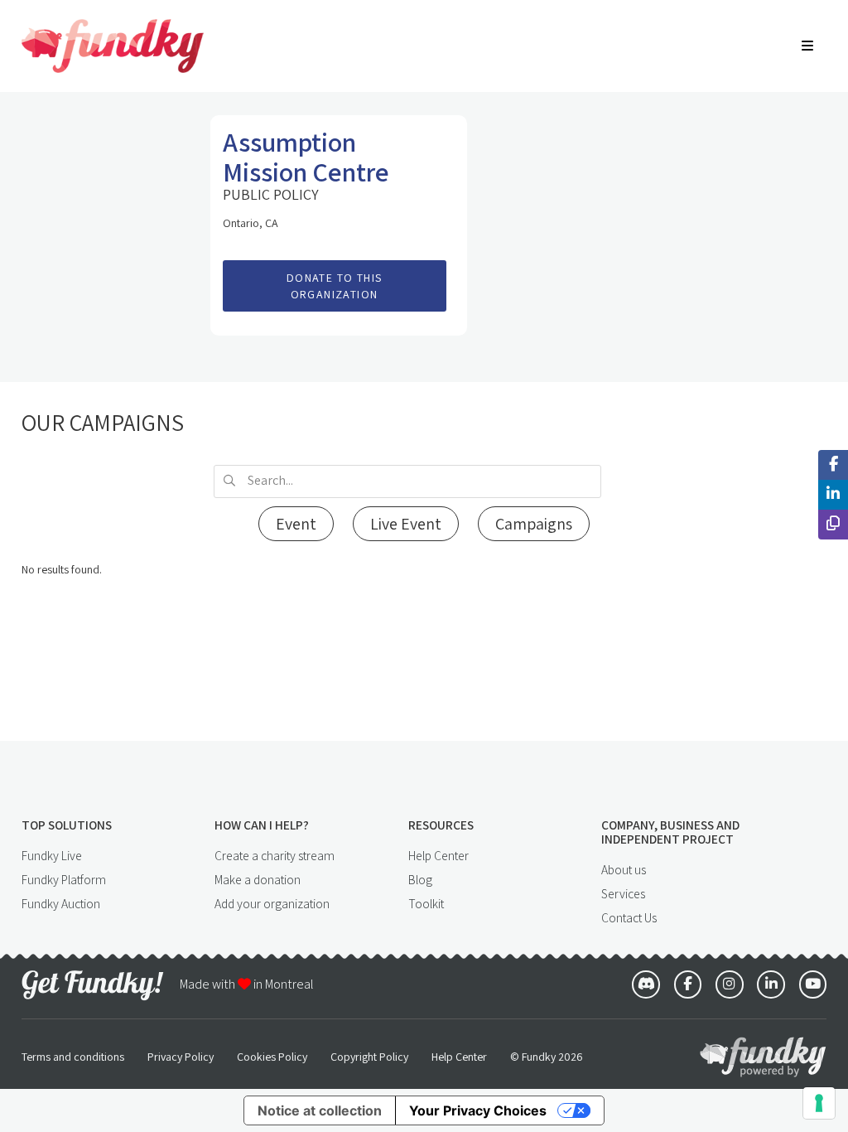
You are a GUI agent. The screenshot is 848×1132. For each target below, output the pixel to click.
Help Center (438, 855)
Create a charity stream (274, 855)
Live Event (405, 524)
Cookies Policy (272, 1056)
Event (296, 524)
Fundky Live (52, 855)
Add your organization (272, 903)
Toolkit (426, 903)
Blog (420, 879)
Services (623, 893)
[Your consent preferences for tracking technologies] (819, 1103)
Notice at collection (320, 1110)
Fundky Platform (64, 879)
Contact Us (629, 917)
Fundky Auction (61, 903)
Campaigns (533, 524)
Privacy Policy (180, 1056)
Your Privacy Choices (478, 1110)
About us (623, 869)
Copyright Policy (369, 1056)
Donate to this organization (335, 286)
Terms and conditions (73, 1056)
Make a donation (257, 879)
